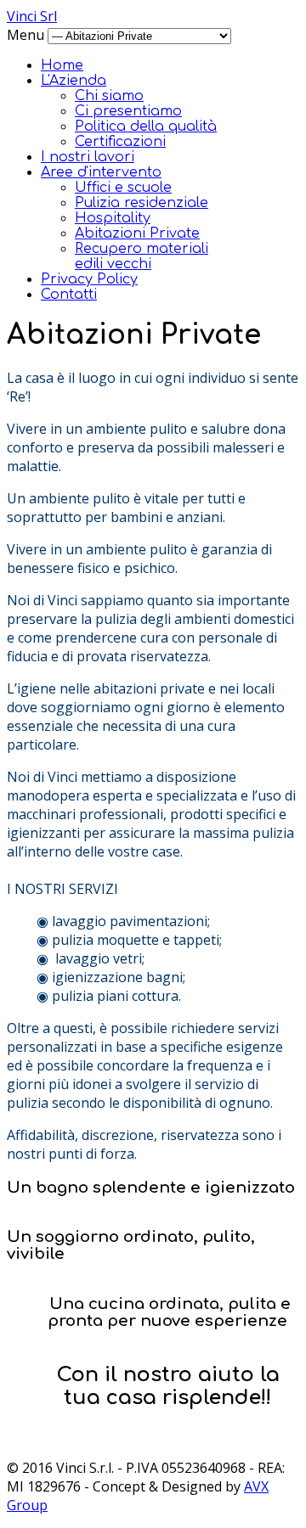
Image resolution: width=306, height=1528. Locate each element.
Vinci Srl (32, 16)
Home (62, 65)
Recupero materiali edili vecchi (141, 256)
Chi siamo (109, 96)
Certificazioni (120, 141)
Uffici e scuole (123, 187)
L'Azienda (73, 80)
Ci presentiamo (128, 111)
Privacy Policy (89, 279)
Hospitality (112, 218)
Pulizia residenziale (141, 203)
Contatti (69, 294)
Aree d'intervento (101, 172)
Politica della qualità (146, 126)
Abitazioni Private (137, 233)
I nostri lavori (87, 157)
